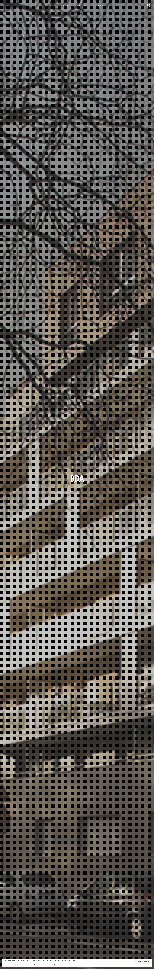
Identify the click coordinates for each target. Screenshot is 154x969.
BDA (77, 479)
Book (91, 5)
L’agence (52, 5)
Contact (101, 5)
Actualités (67, 5)
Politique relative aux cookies (60, 965)
